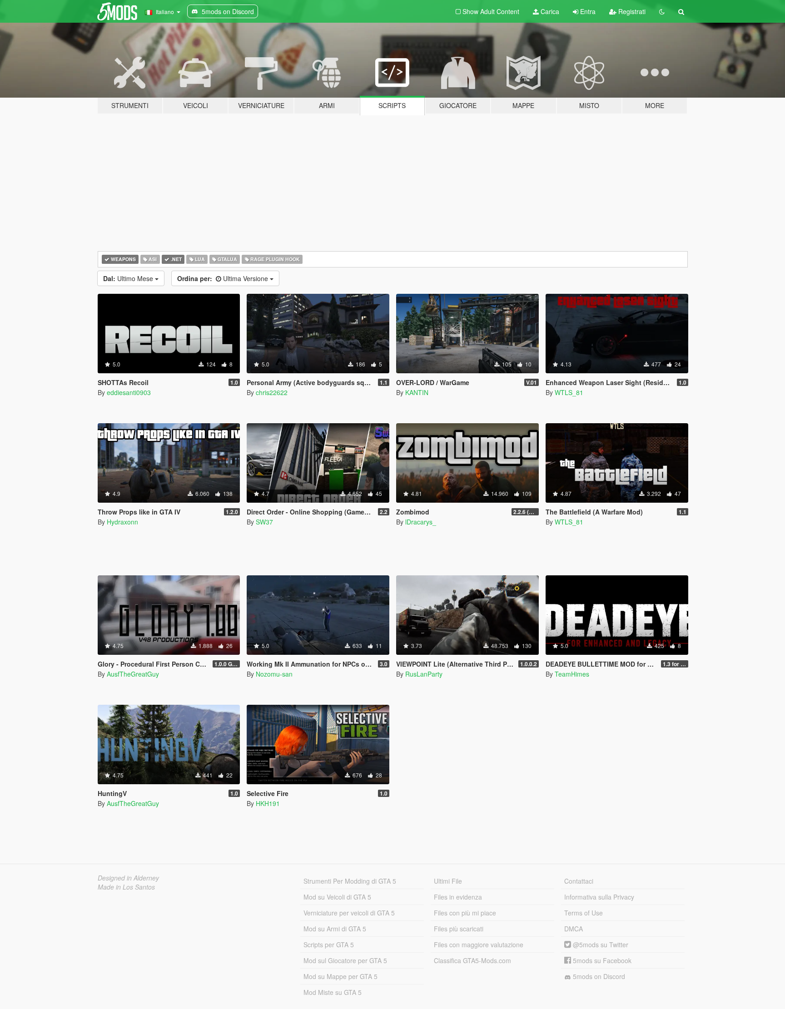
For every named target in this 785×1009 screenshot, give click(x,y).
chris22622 (272, 392)
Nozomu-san (274, 673)
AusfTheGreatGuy (133, 673)
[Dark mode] (661, 11)
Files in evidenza (458, 896)
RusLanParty (423, 673)
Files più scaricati (458, 928)
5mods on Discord (598, 976)
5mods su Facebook (601, 960)
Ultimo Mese (129, 278)
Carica (549, 11)
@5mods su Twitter (599, 944)
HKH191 (268, 803)
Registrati (631, 11)
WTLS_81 (569, 392)
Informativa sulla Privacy (599, 896)
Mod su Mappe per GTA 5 (340, 976)
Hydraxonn (122, 521)
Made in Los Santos (126, 886)
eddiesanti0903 (129, 392)
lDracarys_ (420, 521)
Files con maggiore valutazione (478, 944)
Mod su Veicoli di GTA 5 (337, 896)
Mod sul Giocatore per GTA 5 (345, 960)
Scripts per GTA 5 (328, 944)
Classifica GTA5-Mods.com (472, 960)
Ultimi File (448, 880)
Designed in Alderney (128, 877)
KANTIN (416, 392)
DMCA (573, 928)
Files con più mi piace (465, 912)
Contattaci (578, 880)
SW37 (264, 521)
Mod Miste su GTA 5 (332, 992)
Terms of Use (583, 912)
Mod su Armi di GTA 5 (334, 928)
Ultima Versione (223, 278)
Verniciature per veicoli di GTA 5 (349, 912)
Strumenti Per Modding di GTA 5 (349, 880)
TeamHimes (572, 673)
